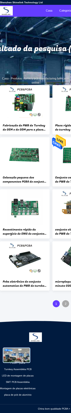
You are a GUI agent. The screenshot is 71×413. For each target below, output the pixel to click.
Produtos (16, 78)
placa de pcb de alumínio (18, 394)
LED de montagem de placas (18, 375)
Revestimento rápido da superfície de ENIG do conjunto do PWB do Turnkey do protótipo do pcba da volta (25, 232)
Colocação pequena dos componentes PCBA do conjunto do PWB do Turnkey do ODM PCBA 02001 (24, 179)
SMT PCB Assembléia (18, 382)
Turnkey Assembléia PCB (18, 369)
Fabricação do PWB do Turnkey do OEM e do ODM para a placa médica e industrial (24, 127)
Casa (49, 10)
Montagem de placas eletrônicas (18, 388)
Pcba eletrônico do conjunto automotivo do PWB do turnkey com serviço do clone (24, 284)
